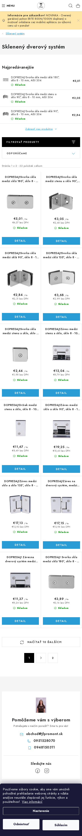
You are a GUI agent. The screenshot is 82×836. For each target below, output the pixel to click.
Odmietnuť (21, 824)
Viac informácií (32, 802)
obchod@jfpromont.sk (44, 733)
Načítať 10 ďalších (44, 642)
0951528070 (44, 740)
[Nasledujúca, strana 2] (41, 658)
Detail (20, 241)
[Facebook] (37, 771)
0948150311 (44, 747)
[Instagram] (46, 771)
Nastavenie (41, 811)
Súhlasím (61, 825)
